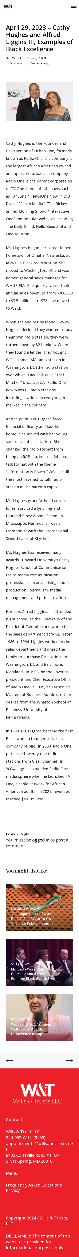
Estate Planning (39, 63)
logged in (40, 840)
